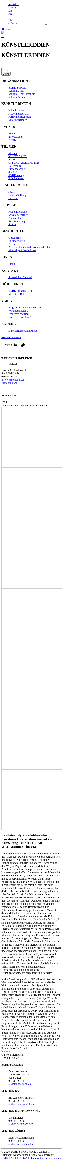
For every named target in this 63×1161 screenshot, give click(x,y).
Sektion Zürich (16, 96)
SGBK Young (16, 175)
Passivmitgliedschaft (19, 116)
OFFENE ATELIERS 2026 (23, 162)
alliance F (13, 191)
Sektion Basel (16, 90)
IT (9, 16)
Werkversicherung (18, 313)
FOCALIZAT (21, 1157)
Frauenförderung (17, 211)
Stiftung (12, 224)
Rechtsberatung (17, 221)
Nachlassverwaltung (19, 316)
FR (10, 13)
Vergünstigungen (17, 119)
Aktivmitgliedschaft (19, 113)
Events (12, 133)
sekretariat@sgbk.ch (19, 1083)
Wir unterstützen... (18, 310)
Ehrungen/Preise (17, 240)
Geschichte (14, 237)
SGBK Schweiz (17, 87)
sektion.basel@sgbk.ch (21, 1104)
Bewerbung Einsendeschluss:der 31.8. (17, 169)
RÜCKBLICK (16, 294)
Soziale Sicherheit (18, 214)
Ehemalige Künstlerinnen (22, 250)
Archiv (12, 139)
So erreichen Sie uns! (20, 277)
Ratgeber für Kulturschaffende (25, 307)
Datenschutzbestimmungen (23, 330)
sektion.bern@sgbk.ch (20, 1123)
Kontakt (13, 4)
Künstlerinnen (16, 110)
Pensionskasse (16, 217)
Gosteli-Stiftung (17, 195)
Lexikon (13, 198)
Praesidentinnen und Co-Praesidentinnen (30, 247)
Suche (6, 73)
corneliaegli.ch (9, 382)
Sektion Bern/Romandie (21, 93)
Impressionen (15, 136)
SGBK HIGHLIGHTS (21, 290)
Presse (11, 244)
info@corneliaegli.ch (12, 379)
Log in (12, 7)
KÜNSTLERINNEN (11, 337)
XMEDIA (7, 1157)
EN (10, 20)
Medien (12, 153)
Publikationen (16, 178)
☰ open (5, 29)
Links (11, 263)
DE (10, 10)
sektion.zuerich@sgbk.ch (22, 1143)
